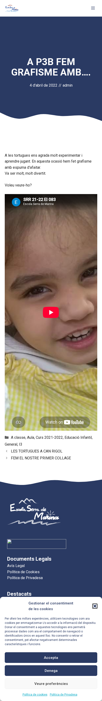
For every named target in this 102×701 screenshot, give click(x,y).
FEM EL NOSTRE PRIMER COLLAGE (41, 458)
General (11, 444)
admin (68, 85)
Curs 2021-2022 (49, 437)
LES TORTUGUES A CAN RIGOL (36, 451)
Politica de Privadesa (63, 694)
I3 (20, 444)
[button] (95, 606)
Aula (30, 437)
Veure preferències (51, 684)
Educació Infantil (78, 437)
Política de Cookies (23, 572)
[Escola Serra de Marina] (12, 8)
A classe (18, 437)
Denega (51, 671)
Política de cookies (35, 694)
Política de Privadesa (25, 578)
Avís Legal (16, 565)
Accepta (51, 658)
